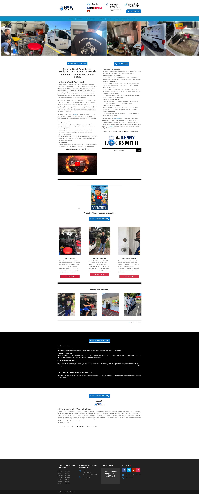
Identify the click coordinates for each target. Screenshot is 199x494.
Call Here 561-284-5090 (78, 64)
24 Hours (68, 483)
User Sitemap (70, 492)
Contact (101, 19)
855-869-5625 (129, 478)
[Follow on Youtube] (88, 11)
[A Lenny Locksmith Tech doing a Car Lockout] (66, 315)
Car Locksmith (70, 258)
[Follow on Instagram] (101, 8)
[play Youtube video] (77, 164)
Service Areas (90, 19)
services (75, 114)
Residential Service (99, 258)
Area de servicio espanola (122, 19)
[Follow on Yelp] (94, 8)
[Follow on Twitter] (129, 470)
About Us (71, 19)
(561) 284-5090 (86, 477)
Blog (135, 19)
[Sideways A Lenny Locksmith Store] (110, 315)
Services (79, 19)
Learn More (71, 276)
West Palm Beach (117, 118)
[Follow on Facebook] (88, 8)
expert (111, 126)
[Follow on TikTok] (97, 8)
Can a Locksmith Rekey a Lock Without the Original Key (110, 474)
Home (63, 19)
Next (139, 322)
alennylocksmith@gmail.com (133, 475)
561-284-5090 (134, 11)
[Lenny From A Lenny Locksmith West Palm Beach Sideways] (88, 315)
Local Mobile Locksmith (114, 5)
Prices (109, 19)
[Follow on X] (91, 8)
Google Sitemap (62, 492)
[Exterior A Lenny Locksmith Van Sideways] (132, 315)
